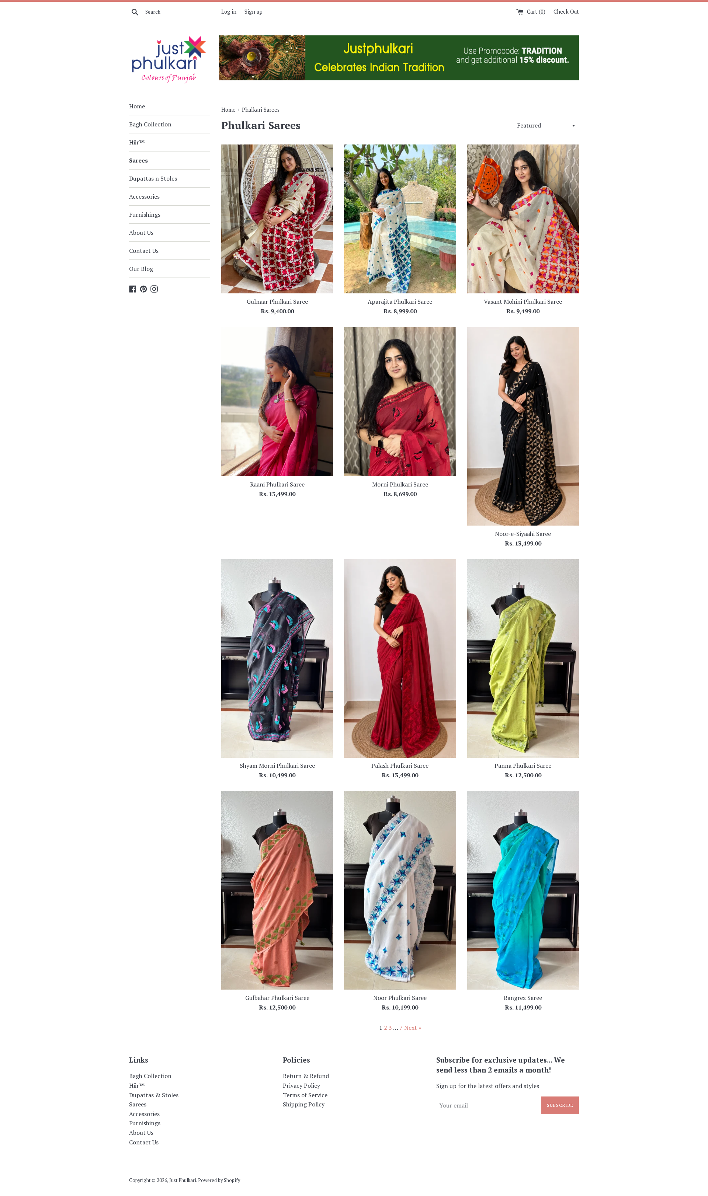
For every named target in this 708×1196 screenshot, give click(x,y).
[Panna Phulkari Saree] (523, 658)
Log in (228, 11)
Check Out (566, 11)
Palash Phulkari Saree (399, 766)
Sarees (138, 160)
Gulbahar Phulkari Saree (277, 998)
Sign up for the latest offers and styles (487, 1086)
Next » (412, 1028)
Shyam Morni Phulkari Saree (277, 766)
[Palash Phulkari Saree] (400, 658)
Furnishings (144, 214)
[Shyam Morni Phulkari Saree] (277, 658)
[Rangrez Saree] (523, 890)
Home (137, 106)
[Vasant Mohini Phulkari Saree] (523, 218)
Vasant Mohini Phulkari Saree (523, 301)
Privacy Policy (301, 1085)
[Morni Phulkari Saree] (400, 401)
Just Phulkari (182, 1180)
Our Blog (141, 269)
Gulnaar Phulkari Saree (277, 301)
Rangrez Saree (523, 998)
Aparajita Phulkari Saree (400, 301)
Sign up (253, 11)
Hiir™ (137, 142)
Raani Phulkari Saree (277, 484)
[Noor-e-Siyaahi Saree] (523, 426)
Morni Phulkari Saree (400, 484)
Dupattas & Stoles (153, 1095)
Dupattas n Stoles (153, 178)
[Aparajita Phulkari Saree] (400, 218)
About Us (141, 233)
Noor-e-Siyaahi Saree (523, 534)
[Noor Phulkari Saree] (400, 890)
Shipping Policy (303, 1104)
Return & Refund (306, 1076)
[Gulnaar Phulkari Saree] (277, 218)
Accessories (144, 196)
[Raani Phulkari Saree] (277, 401)
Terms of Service (305, 1095)
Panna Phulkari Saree (522, 766)
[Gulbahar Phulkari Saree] (277, 890)
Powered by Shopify (219, 1180)
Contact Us (144, 251)
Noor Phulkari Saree (400, 998)
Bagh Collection (150, 124)
